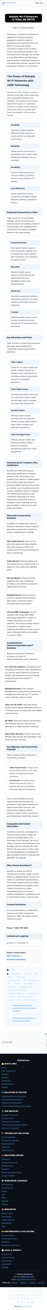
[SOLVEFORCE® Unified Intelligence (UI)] (8, 3)
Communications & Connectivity (14, 1096)
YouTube (41, 1283)
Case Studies (7, 1217)
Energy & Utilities (8, 1176)
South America (7, 1188)
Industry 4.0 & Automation (12, 1103)
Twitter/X (22, 1283)
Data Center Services (30, 980)
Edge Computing (8, 1144)
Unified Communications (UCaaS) (14, 1125)
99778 (10, 977)
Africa (4, 1198)
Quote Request (7, 1084)
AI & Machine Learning (10, 1140)
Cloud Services (7, 1118)
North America (7, 1185)
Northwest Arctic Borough (17, 990)
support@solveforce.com (26, 1279)
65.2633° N (28, 974)
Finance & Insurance (9, 1162)
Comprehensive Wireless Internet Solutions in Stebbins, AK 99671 (24, 1008)
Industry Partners (8, 1235)
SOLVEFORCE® (26, 1306)
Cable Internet (20, 977)
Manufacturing (7, 1166)
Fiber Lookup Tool (9, 1071)
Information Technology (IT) (12, 1100)
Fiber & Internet (13, 956)
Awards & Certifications (11, 1245)
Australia (5, 1201)
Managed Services (25, 987)
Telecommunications (25, 996)
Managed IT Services (10, 1115)
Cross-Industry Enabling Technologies (16, 1106)
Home (4, 1068)
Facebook (32, 1283)
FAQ (32, 1302)
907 (36, 974)
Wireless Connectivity (16, 959)
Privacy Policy (7, 1254)
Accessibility (6, 1264)
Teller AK (11, 1000)
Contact (5, 1087)
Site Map (5, 1267)
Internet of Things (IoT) (10, 1128)
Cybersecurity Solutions (11, 1122)
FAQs (3, 1226)
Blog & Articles (7, 1213)
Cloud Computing (14, 980)
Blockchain (6, 1147)
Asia (3, 1194)
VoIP (18, 1000)
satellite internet (33, 993)
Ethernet (17, 983)
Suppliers (5, 1074)
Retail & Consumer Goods (11, 1172)
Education (5, 1169)
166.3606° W (15, 974)
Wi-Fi (13, 970)
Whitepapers (6, 1223)
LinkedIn (14, 1283)
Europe (4, 1191)
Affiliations (6, 1242)
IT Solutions (12, 987)
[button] (36, 3)
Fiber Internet (28, 983)
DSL (9, 983)
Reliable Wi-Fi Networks (16, 993)
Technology (6, 1081)
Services (5, 1077)
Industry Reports (8, 1220)
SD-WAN (12, 996)
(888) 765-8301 (27, 1277)
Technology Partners (10, 1239)
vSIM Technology (30, 1000)
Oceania (5, 1204)
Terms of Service (8, 1257)
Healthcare (6, 1159)
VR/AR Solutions (8, 1150)
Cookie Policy (7, 1261)
